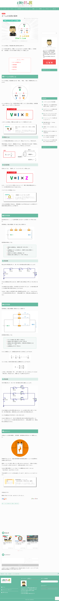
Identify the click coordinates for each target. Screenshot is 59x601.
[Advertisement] (20, 517)
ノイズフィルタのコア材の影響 (49, 101)
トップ (4, 8)
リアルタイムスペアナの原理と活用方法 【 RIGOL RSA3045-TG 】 (50, 141)
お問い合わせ (54, 9)
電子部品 (19, 8)
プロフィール (47, 9)
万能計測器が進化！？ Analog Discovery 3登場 (49, 123)
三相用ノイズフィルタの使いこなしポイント (50, 127)
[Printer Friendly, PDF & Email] (34, 499)
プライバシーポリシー (7, 589)
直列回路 (17, 503)
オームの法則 (4, 503)
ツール (26, 8)
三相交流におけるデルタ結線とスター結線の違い (50, 132)
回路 (33, 8)
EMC (12, 8)
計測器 (40, 8)
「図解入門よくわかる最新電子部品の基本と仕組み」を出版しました (50, 105)
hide (23, 59)
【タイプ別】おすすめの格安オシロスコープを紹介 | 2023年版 (50, 136)
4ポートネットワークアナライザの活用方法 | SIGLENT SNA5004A (50, 114)
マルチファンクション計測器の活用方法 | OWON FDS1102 (50, 110)
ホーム (3, 587)
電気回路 (3, 13)
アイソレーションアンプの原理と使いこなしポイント (50, 119)
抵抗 (13, 503)
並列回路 (9, 503)
